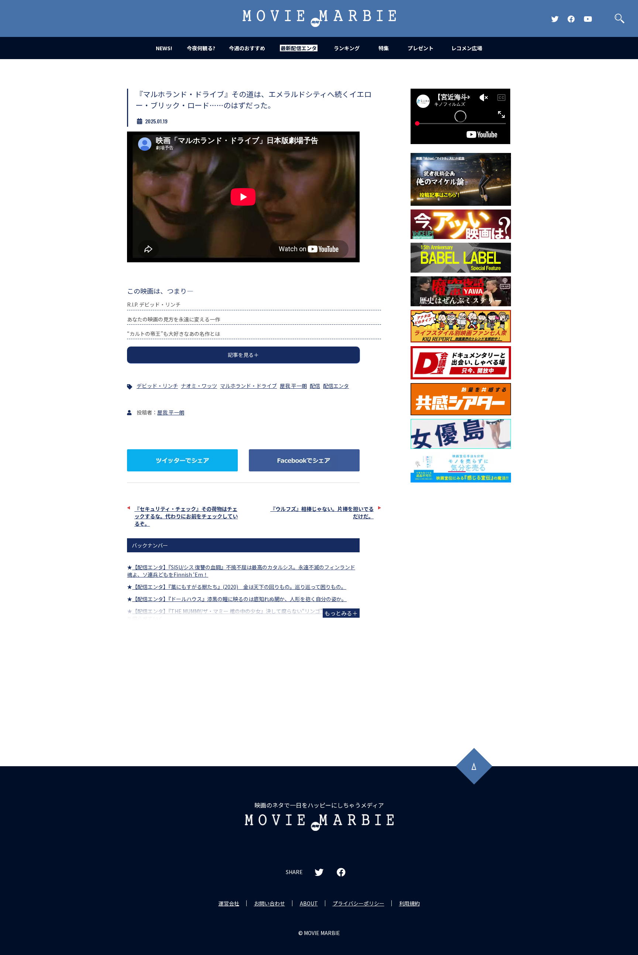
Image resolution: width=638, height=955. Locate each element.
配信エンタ (336, 385)
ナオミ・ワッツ (199, 385)
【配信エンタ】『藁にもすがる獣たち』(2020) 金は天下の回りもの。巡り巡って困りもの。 (239, 586)
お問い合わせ (269, 903)
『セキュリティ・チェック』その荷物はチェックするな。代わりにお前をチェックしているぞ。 (186, 516)
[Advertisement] (461, 605)
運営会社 (229, 903)
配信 (315, 385)
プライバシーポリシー (358, 903)
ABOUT (309, 903)
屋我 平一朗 (293, 385)
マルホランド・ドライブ (248, 385)
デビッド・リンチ (157, 385)
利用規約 (409, 903)
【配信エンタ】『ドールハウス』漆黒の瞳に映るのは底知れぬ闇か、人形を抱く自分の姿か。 (239, 599)
